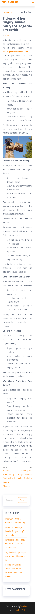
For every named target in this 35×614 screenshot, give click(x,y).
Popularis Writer (20, 610)
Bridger (7, 35)
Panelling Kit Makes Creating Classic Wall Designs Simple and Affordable (15, 543)
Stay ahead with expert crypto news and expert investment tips (15, 556)
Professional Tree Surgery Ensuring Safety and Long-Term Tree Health (16, 531)
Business (7, 12)
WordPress (24, 606)
